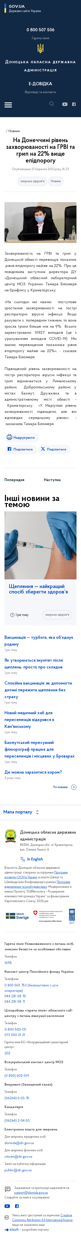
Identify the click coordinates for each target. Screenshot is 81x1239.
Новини (14, 131)
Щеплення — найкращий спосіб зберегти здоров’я (38, 589)
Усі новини (60, 787)
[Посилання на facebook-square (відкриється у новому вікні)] (73, 104)
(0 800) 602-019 (16, 1076)
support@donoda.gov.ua (31, 1193)
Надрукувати (24, 438)
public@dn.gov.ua (18, 1170)
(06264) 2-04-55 (17, 1121)
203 (7, 1053)
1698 (8, 963)
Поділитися (23, 449)
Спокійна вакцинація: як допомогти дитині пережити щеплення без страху (38, 690)
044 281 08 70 (15, 996)
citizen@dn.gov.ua (18, 1157)
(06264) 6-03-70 (16, 1098)
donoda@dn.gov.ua (19, 1143)
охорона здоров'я (32, 181)
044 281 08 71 (14, 1002)
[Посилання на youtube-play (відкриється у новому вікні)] (65, 104)
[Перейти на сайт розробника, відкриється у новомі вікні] (11, 1230)
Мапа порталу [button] (17, 812)
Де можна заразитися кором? (33, 772)
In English (35, 859)
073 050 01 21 (14, 1035)
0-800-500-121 (15, 1029)
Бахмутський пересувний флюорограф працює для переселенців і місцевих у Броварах (39, 749)
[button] (53, 104)
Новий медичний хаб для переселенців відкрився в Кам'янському (29, 720)
